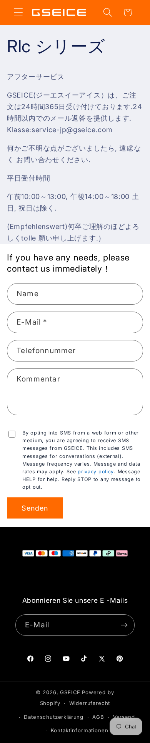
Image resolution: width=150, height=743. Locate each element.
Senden (35, 508)
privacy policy (96, 471)
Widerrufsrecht (89, 703)
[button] (18, 12)
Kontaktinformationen (79, 730)
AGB (98, 717)
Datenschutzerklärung (53, 717)
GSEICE (70, 692)
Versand (124, 717)
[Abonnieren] (124, 625)
